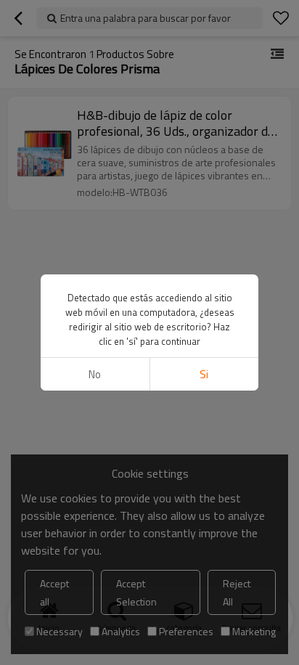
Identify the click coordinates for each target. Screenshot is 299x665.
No (95, 374)
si (204, 374)
